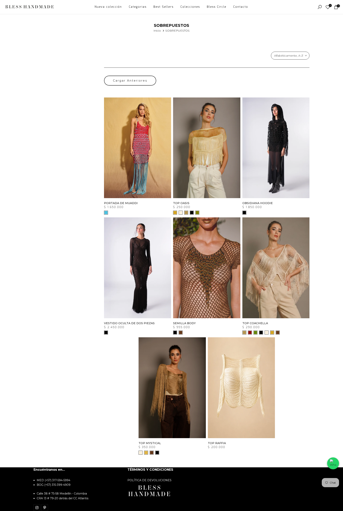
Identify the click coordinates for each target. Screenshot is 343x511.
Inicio (157, 30)
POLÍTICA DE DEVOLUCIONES (149, 480)
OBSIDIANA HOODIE (257, 203)
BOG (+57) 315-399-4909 (53, 485)
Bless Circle (216, 7)
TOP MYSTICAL (150, 443)
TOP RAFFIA (217, 443)
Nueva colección (108, 7)
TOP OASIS (181, 203)
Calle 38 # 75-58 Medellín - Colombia (62, 493)
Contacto (240, 7)
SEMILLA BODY (184, 323)
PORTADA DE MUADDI (121, 203)
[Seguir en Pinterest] (44, 507)
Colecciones (190, 7)
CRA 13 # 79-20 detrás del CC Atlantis (62, 498)
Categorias (137, 7)
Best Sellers (163, 7)
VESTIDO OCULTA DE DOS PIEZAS (129, 323)
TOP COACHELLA (255, 323)
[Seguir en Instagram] (37, 507)
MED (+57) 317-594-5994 (53, 480)
